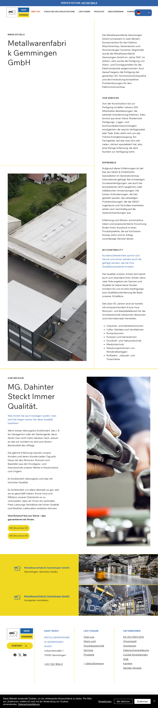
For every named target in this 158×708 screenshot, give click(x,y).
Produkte (89, 654)
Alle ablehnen (123, 701)
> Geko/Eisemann (94, 663)
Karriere (127, 663)
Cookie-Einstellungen (135, 654)
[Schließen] (154, 701)
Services (88, 650)
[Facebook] (15, 655)
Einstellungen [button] (105, 701)
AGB (125, 659)
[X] (20, 655)
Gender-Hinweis (132, 667)
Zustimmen (142, 701)
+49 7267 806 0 (53, 664)
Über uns (89, 636)
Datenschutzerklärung (136, 650)
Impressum (129, 645)
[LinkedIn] (25, 655)
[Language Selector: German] (143, 12)
